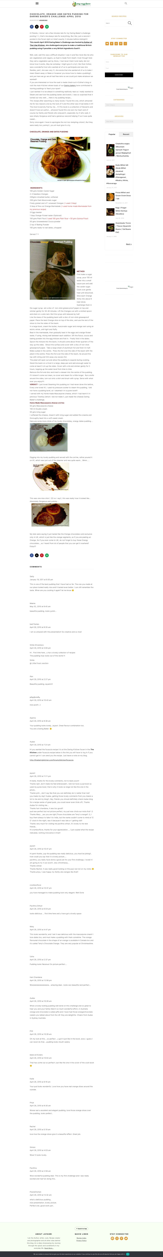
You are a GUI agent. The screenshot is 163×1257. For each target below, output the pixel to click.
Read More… (49, 1248)
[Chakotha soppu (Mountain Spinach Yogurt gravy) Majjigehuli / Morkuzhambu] (110, 156)
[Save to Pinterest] (42, 27)
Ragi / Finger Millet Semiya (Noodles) (121, 211)
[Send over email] (47, 27)
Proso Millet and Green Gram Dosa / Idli (123, 196)
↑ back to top (81, 1229)
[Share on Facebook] (32, 27)
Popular (112, 134)
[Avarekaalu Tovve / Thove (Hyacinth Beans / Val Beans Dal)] (110, 231)
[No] (161, 1254)
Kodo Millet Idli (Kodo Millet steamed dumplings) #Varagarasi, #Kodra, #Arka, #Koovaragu (117, 174)
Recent (126, 134)
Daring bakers (70, 85)
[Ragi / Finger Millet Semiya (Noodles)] (110, 215)
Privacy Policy (82, 1240)
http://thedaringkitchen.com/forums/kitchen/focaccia (51, 760)
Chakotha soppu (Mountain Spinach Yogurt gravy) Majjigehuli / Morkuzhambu (123, 150)
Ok (128, 1254)
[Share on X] (37, 27)
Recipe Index (81, 1238)
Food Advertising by (122, 89)
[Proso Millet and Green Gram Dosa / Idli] (110, 200)
